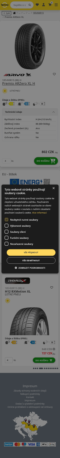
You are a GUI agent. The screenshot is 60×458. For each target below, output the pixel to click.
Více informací (39, 212)
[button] (30, 267)
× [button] (53, 188)
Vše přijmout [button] (31, 252)
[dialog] (30, 229)
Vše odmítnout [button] (31, 260)
